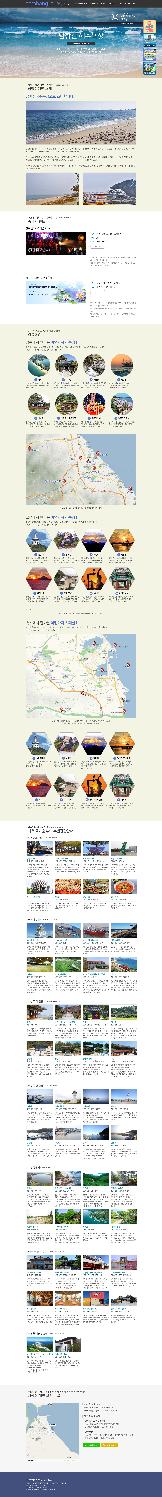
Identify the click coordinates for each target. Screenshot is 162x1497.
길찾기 (68, 1460)
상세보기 (97, 246)
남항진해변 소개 (79, 4)
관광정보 (111, 4)
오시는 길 (121, 4)
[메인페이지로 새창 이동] (149, 40)
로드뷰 (63, 1460)
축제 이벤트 (92, 4)
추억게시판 (131, 4)
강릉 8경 (102, 4)
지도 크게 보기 (75, 1460)
